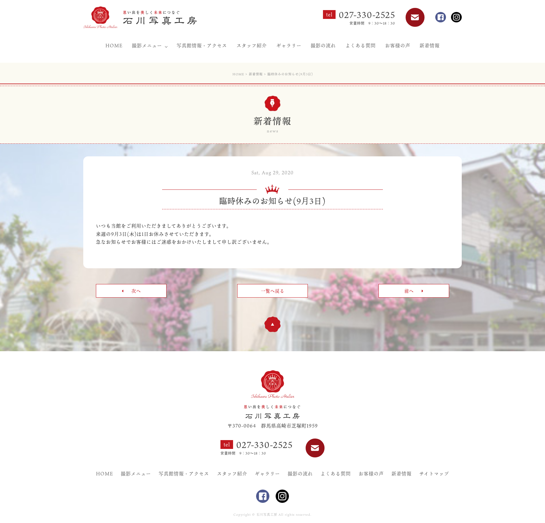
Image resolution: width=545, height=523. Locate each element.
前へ (409, 291)
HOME (114, 45)
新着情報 (429, 45)
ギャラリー (289, 45)
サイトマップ (434, 473)
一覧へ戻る (272, 291)
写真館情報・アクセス (202, 45)
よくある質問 (360, 45)
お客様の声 (397, 45)
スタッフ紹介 (252, 45)
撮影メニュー (147, 45)
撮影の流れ (323, 45)
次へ (135, 291)
